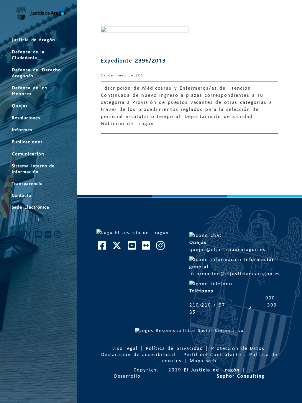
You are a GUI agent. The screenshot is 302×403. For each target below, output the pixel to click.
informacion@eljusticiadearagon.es (235, 266)
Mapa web (203, 360)
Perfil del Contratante (212, 354)
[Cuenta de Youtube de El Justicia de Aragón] (38, 236)
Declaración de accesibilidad (138, 354)
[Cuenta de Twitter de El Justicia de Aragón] (29, 236)
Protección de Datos (238, 348)
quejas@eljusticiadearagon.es (234, 246)
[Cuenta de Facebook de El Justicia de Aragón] (18, 236)
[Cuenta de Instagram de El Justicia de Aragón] (58, 236)
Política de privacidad (174, 348)
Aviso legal (123, 348)
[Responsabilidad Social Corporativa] (189, 330)
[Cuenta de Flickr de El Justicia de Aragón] (48, 236)
